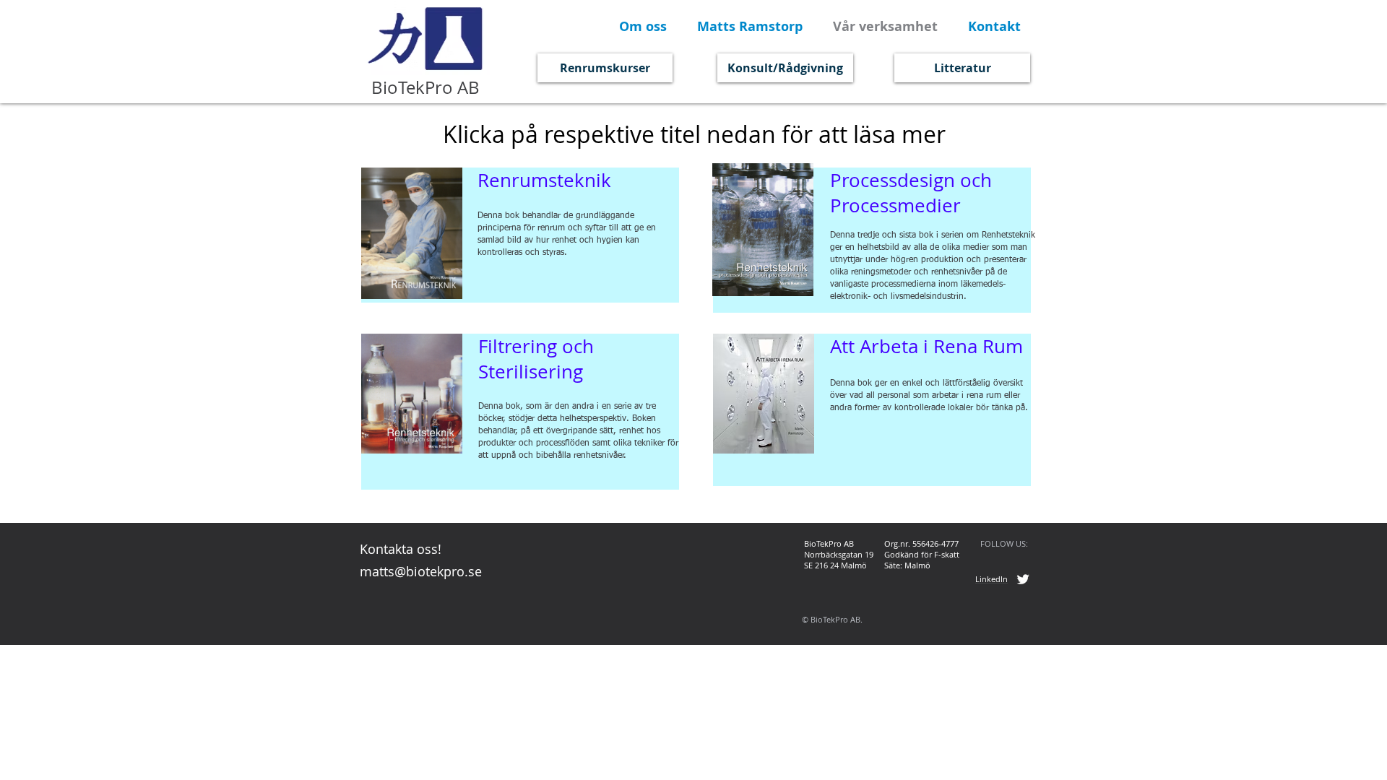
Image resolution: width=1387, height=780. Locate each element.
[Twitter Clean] (1023, 579)
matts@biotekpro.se (421, 571)
